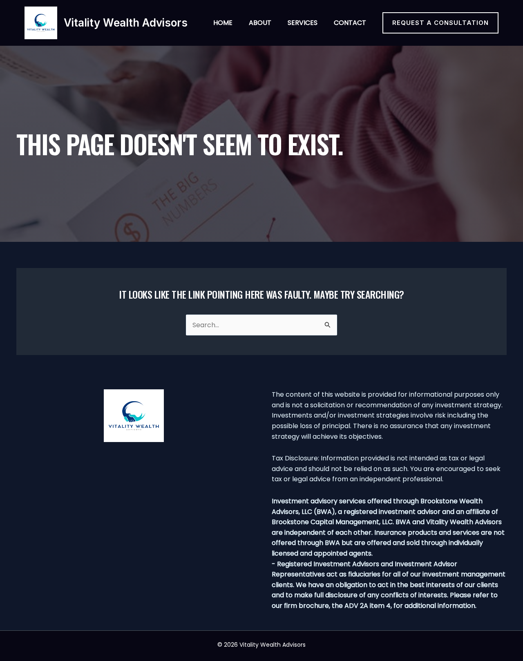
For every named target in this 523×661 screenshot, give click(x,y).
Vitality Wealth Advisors (126, 22)
